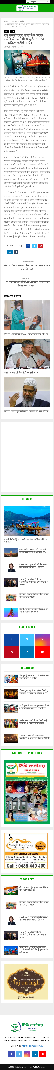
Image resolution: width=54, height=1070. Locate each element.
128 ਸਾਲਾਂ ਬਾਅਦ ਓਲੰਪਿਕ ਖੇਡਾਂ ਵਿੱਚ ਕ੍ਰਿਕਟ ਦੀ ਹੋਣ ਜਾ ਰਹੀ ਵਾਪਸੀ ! (27, 284)
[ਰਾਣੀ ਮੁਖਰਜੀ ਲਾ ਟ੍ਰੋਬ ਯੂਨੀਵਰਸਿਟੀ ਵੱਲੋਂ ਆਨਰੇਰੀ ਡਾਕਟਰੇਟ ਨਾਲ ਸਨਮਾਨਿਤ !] (11, 708)
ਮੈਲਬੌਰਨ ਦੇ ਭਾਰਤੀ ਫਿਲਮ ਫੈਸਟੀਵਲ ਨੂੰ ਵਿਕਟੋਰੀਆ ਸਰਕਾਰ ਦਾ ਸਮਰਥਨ (33, 722)
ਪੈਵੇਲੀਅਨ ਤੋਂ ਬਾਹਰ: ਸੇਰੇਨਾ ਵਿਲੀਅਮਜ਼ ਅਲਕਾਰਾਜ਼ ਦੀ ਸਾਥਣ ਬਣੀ (33, 610)
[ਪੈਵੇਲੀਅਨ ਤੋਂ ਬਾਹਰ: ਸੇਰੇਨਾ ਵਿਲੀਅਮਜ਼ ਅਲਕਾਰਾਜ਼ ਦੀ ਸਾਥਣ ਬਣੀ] (11, 612)
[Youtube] (42, 1054)
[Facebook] (11, 1054)
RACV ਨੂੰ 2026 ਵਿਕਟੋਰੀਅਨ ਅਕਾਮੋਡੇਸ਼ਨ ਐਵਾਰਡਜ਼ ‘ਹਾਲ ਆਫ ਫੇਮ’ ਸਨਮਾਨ (33, 582)
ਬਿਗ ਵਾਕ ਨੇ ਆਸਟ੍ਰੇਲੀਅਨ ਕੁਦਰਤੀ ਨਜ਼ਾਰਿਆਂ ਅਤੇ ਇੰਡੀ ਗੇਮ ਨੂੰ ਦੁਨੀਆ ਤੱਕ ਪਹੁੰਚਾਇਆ (33, 949)
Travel (12, 31)
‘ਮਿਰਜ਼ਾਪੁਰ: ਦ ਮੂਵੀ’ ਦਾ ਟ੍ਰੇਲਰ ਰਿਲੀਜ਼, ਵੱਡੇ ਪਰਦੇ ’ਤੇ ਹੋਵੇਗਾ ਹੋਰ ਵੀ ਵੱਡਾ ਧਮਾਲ (33, 692)
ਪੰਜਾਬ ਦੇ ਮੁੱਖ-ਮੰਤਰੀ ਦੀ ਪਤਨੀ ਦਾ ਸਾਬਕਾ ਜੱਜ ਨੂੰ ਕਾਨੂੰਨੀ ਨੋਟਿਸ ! (34, 595)
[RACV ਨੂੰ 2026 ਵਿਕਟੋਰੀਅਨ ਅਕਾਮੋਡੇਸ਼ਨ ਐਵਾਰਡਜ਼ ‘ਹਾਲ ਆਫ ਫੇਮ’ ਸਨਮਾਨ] (11, 582)
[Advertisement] (27, 457)
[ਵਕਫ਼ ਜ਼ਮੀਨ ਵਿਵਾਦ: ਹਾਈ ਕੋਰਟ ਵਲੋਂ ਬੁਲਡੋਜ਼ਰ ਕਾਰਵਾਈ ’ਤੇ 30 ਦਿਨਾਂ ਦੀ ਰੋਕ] (11, 552)
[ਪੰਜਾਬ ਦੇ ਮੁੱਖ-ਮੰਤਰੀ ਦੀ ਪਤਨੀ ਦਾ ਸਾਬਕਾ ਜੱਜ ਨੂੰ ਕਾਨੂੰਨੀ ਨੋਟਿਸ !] (11, 597)
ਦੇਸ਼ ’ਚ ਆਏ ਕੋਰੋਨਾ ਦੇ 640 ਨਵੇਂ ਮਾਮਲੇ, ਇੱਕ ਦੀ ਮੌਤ (26, 334)
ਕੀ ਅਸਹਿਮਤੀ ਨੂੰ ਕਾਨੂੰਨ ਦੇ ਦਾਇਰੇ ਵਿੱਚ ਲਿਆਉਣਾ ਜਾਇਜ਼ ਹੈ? (33, 889)
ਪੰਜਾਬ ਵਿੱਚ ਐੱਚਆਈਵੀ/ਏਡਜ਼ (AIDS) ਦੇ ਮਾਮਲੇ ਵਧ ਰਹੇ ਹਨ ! (27, 267)
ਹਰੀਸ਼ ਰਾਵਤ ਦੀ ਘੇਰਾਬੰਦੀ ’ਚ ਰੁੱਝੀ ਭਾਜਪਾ (21, 373)
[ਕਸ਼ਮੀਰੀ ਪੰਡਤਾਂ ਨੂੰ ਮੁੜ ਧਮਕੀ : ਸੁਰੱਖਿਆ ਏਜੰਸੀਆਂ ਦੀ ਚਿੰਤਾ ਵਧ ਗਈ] (27, 521)
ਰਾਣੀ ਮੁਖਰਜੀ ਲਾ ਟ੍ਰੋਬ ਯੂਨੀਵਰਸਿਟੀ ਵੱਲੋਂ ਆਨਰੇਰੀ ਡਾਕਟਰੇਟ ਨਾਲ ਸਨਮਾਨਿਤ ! (34, 707)
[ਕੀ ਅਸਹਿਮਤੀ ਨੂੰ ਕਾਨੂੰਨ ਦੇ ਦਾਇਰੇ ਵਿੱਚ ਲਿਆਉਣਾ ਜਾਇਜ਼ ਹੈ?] (11, 890)
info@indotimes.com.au (32, 1046)
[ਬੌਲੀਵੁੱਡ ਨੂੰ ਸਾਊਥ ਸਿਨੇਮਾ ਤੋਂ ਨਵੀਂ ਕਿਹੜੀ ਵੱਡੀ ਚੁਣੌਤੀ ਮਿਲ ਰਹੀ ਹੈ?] (11, 678)
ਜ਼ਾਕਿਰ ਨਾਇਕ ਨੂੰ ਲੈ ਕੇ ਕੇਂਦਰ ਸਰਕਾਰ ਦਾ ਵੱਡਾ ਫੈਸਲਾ (26, 411)
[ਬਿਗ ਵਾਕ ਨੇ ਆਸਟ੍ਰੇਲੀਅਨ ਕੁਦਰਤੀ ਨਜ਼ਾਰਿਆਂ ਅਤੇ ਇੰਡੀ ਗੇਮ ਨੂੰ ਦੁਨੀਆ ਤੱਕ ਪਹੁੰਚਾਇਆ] (11, 950)
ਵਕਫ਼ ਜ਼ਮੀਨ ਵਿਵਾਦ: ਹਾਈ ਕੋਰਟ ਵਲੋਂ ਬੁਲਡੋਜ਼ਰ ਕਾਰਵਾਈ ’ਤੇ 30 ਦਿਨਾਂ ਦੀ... (32, 551)
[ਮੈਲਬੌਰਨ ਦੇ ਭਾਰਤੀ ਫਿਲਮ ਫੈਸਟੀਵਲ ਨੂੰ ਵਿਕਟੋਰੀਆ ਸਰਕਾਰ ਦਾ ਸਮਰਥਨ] (11, 723)
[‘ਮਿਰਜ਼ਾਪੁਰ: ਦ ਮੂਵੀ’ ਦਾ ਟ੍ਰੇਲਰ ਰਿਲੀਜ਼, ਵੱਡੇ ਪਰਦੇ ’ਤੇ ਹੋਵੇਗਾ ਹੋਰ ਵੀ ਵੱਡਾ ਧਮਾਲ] (11, 693)
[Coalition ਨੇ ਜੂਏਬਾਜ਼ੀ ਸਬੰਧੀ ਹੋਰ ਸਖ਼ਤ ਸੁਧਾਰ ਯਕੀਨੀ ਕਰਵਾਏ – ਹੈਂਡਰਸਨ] (11, 567)
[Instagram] (27, 1054)
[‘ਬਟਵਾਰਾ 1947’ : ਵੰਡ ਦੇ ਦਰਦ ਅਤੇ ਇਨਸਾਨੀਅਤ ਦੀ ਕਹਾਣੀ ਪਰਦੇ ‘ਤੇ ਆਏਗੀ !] (11, 738)
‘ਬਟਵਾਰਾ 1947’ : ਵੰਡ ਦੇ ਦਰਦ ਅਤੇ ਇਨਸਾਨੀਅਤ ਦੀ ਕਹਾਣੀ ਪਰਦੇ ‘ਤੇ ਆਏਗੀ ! (34, 738)
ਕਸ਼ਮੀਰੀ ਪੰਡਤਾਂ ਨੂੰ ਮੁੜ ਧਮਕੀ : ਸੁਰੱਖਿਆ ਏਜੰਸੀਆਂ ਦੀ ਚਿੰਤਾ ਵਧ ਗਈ (25, 540)
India (6, 31)
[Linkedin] (35, 1054)
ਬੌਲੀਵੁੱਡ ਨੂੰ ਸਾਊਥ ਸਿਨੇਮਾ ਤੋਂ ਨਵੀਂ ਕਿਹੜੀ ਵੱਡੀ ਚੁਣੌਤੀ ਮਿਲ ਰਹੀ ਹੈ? (34, 677)
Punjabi (32, 2)
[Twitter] (19, 1054)
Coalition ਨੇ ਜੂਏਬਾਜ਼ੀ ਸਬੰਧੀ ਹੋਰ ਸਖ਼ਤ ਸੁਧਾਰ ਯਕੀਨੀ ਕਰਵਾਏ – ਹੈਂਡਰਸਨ (33, 566)
